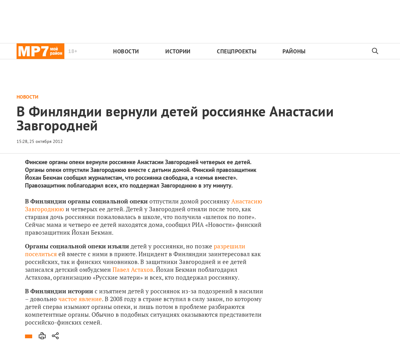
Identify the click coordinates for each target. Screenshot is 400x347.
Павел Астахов (132, 269)
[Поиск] (375, 51)
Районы (293, 51)
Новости (126, 51)
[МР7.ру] (40, 51)
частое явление (80, 299)
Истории (178, 51)
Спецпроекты (236, 51)
